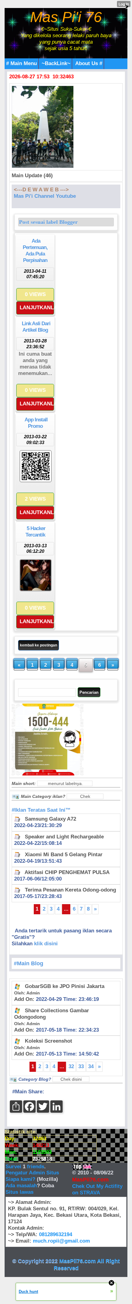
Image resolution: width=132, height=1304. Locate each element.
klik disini (46, 944)
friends (35, 1166)
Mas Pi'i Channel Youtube (45, 196)
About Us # (88, 63)
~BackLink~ (56, 63)
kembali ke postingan (38, 645)
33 (81, 1066)
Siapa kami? (20, 1179)
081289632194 (55, 1234)
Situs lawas (19, 1192)
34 (91, 1066)
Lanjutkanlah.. (37, 307)
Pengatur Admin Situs (32, 1173)
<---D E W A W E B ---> (41, 190)
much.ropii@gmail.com (61, 1241)
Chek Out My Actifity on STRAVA (97, 1189)
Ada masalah (21, 1186)
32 (71, 1066)
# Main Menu (21, 63)
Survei (14, 1166)
